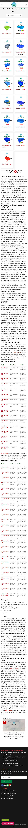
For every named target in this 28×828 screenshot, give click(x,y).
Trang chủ (5, 8)
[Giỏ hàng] (26, 4)
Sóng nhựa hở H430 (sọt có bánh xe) (4, 433)
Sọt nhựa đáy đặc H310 (4, 437)
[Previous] (3, 731)
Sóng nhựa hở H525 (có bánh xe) (4, 427)
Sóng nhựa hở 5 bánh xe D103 (4, 448)
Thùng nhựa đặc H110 (6, 70)
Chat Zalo (5, 820)
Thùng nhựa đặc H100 (20, 52)
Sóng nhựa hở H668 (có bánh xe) (4, 411)
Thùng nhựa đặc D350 (20, 33)
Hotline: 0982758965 (8, 823)
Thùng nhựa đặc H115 (20, 70)
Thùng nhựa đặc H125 (20, 89)
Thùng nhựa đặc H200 (6, 164)
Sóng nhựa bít (4, 453)
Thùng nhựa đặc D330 (6, 33)
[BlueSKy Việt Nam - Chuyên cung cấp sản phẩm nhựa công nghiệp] (14, 4)
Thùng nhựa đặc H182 (6, 145)
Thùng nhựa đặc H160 (6, 127)
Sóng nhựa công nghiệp (14, 8)
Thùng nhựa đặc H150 (20, 108)
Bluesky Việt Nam (14, 668)
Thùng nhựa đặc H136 (6, 108)
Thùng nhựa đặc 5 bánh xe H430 (5, 594)
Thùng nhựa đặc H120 (6, 89)
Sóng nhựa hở (17, 352)
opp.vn (14, 826)
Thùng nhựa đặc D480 (6, 52)
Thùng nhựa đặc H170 (20, 127)
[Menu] (2, 4)
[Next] (25, 731)
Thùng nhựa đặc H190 (20, 145)
